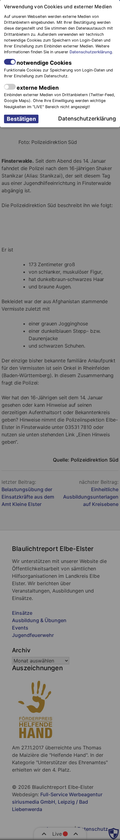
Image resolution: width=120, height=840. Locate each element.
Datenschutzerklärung (91, 52)
